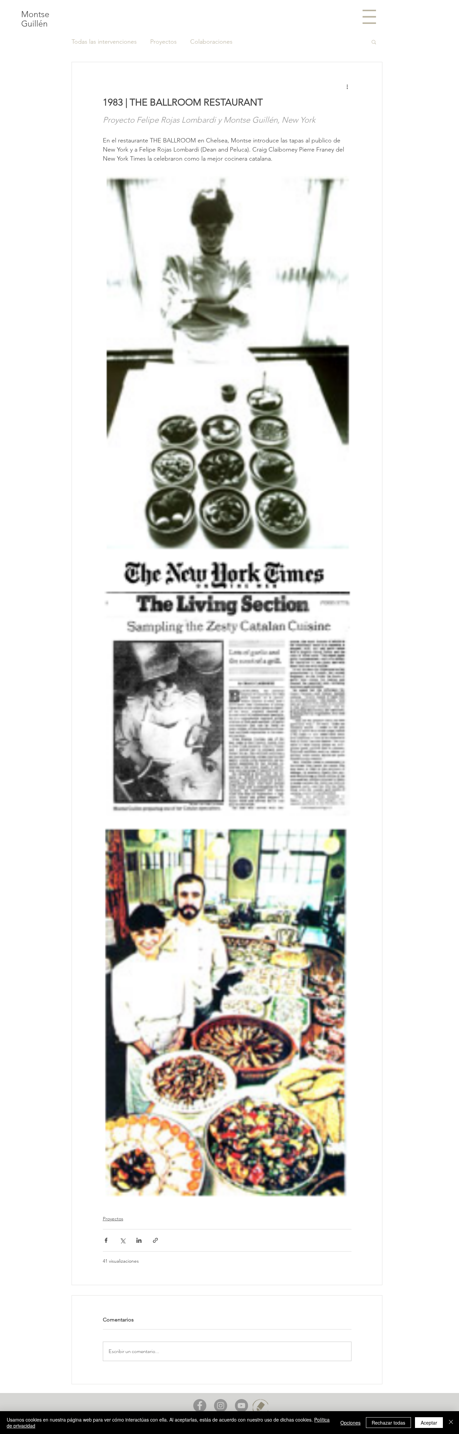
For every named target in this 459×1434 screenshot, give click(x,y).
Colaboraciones (211, 41)
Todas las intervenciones (104, 41)
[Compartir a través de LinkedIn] (139, 1240)
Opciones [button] (350, 1422)
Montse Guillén (35, 19)
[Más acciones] (347, 86)
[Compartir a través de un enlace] (155, 1240)
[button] (369, 17)
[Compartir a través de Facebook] (106, 1240)
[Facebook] (199, 1405)
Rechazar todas (388, 1422)
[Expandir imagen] (227, 362)
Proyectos (163, 41)
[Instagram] (220, 1405)
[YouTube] (241, 1405)
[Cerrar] (451, 1423)
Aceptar (429, 1422)
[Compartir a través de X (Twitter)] (122, 1240)
